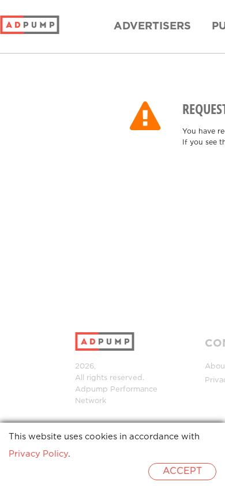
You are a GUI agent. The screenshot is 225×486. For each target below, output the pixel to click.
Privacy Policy (38, 454)
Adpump (91, 389)
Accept (182, 471)
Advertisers (152, 26)
